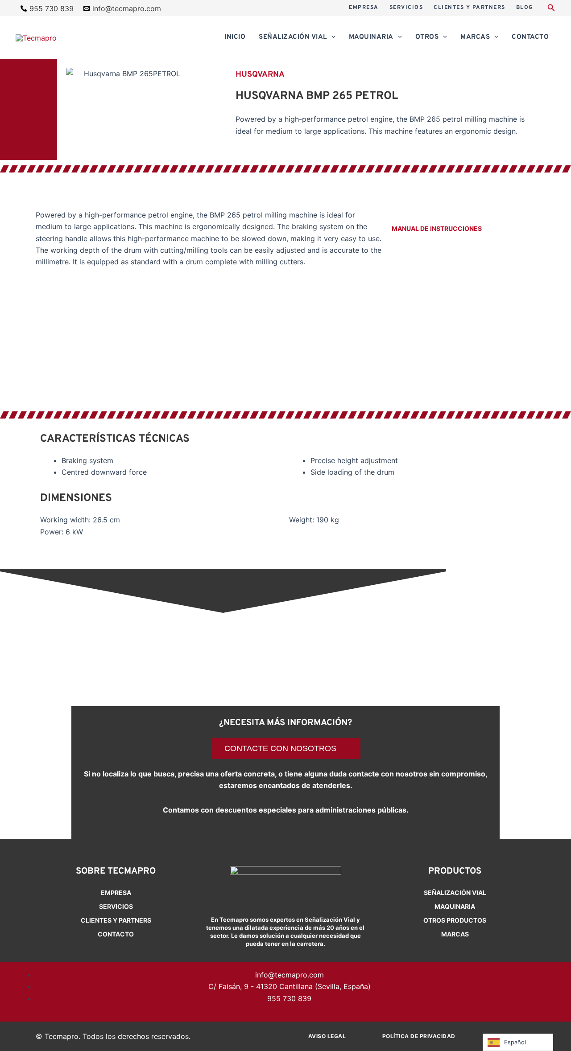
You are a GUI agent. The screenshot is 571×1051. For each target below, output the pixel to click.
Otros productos (454, 920)
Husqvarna (260, 75)
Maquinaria (454, 906)
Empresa (116, 892)
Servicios (116, 906)
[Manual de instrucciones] (397, 214)
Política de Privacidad (418, 1036)
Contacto (116, 934)
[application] (331, 37)
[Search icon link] (551, 8)
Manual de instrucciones (437, 228)
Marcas (455, 934)
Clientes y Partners (116, 920)
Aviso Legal (327, 1036)
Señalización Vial (455, 892)
